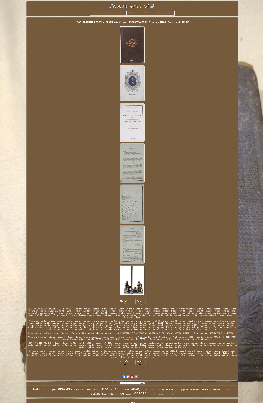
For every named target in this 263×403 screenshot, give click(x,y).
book (104, 389)
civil (154, 393)
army (122, 390)
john (49, 390)
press (167, 394)
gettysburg (184, 390)
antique (95, 393)
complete (65, 389)
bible (223, 390)
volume (169, 389)
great (54, 390)
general (177, 390)
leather (37, 389)
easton (127, 390)
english (112, 393)
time (172, 394)
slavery (161, 390)
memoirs (145, 390)
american (195, 389)
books (228, 389)
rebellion (216, 389)
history (136, 389)
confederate (79, 389)
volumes (206, 389)
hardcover (153, 390)
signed (89, 390)
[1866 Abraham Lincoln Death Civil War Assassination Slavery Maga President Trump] (132, 44)
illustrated (96, 390)
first (104, 394)
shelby (161, 394)
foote (44, 390)
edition (141, 393)
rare (121, 393)
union (111, 390)
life (117, 389)
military (129, 394)
